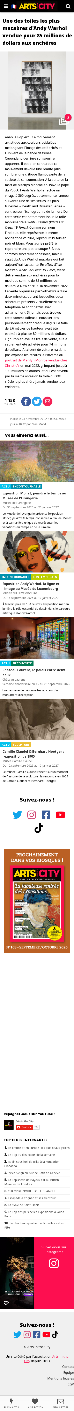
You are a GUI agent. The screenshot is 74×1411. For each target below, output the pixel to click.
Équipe (68, 1372)
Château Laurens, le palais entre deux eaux (33, 672)
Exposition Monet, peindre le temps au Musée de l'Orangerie (34, 495)
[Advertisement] (37, 1004)
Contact (68, 1366)
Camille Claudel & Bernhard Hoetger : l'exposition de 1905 (33, 754)
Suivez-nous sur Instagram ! (54, 1249)
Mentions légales (60, 1378)
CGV (71, 1384)
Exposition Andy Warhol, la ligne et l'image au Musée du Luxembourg (31, 586)
